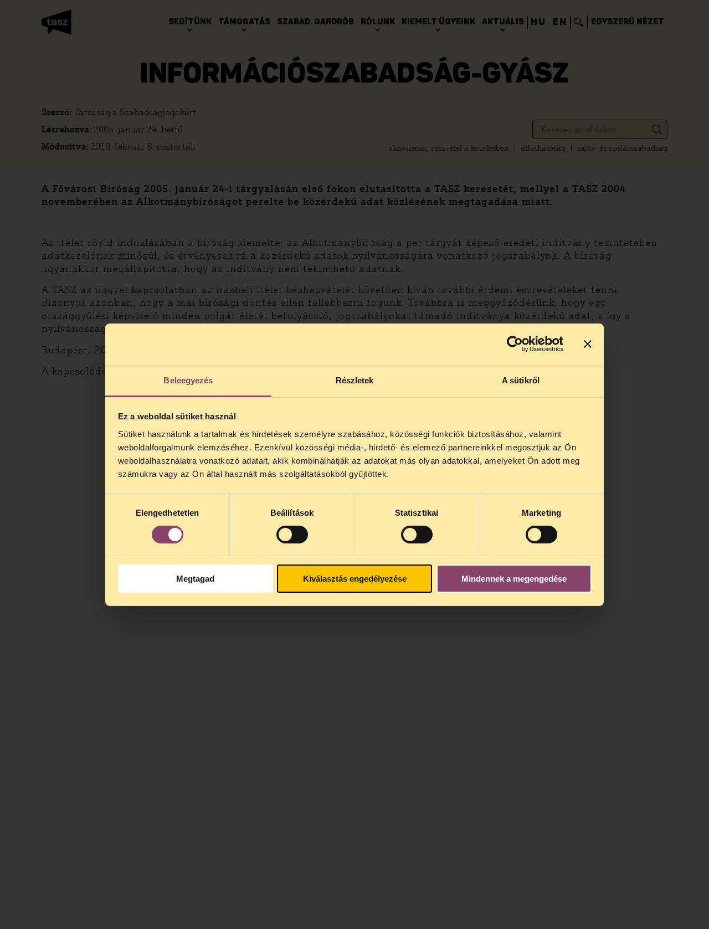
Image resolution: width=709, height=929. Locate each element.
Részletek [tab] (355, 379)
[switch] (292, 534)
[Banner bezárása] (588, 344)
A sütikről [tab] (521, 379)
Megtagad (195, 578)
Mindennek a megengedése (514, 578)
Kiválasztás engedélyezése (355, 578)
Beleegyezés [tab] (188, 379)
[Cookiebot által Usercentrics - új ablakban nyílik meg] (514, 344)
